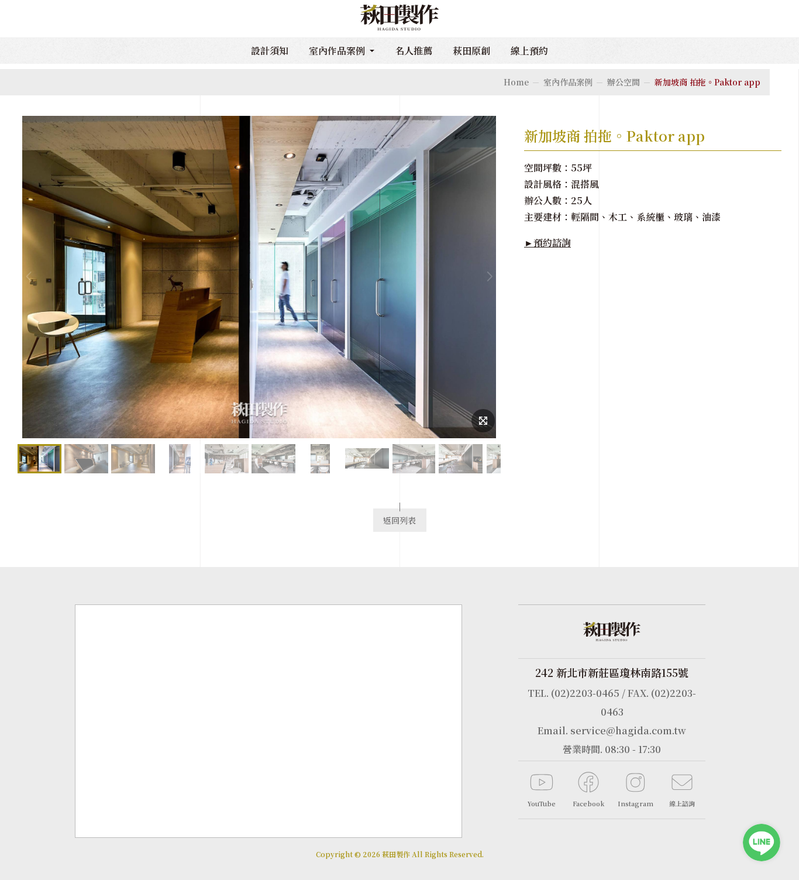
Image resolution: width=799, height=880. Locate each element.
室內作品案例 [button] (338, 50)
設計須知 (269, 50)
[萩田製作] (399, 18)
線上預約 (529, 50)
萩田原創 (471, 50)
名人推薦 (413, 50)
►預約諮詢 (547, 242)
